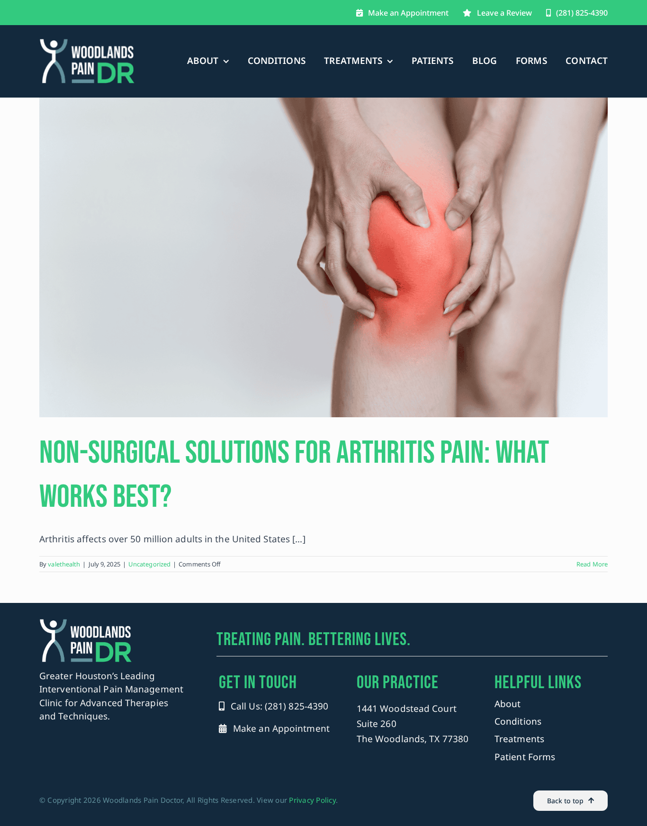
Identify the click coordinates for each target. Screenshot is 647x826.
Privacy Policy (312, 800)
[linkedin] (60, 13)
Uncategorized (149, 564)
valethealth (64, 564)
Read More (592, 564)
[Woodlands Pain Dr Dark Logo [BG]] (87, 42)
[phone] (77, 13)
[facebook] (43, 13)
